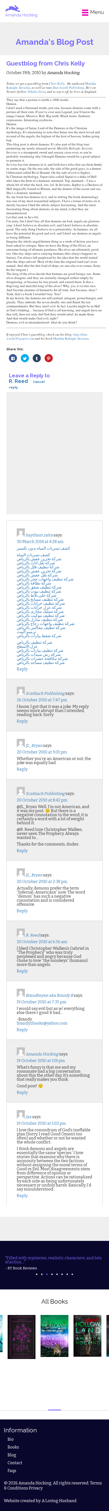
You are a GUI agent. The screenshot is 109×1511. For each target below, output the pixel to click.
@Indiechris (35, 91)
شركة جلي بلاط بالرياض (36, 595)
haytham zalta (39, 535)
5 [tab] (57, 1274)
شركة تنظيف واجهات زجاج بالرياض (46, 623)
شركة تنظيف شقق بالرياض (39, 587)
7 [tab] (67, 1274)
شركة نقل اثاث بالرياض (36, 562)
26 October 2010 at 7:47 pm (42, 700)
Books (13, 1447)
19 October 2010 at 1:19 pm (41, 1060)
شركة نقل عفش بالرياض (37, 575)
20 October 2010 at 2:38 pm (42, 881)
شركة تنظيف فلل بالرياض (38, 567)
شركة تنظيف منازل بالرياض (40, 619)
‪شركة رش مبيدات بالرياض (39, 654)
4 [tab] (52, 1274)
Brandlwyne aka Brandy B (49, 995)
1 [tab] (36, 1274)
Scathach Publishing (45, 693)
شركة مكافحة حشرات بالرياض (42, 658)
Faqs (12, 1470)
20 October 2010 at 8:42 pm (42, 800)
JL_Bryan (34, 745)
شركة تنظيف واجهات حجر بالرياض (45, 579)
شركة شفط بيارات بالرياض (39, 635)
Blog (12, 1455)
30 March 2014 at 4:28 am (40, 541)
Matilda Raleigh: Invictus (71, 338)
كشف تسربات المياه (33, 554)
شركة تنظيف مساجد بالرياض (41, 662)
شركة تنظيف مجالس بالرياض (41, 627)
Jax (28, 1116)
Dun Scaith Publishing (68, 87)
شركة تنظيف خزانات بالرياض (41, 603)
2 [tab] (41, 1274)
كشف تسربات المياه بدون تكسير (43, 548)
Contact (15, 1462)
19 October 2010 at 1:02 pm (41, 1123)
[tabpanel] (54, 1263)
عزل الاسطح (27, 646)
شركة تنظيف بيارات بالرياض (40, 650)
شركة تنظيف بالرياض (34, 642)
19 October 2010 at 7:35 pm (41, 1002)
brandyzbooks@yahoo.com (42, 1023)
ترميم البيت (26, 631)
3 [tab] (46, 1274)
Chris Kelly (57, 83)
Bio (11, 1439)
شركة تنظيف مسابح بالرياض (40, 599)
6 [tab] (62, 1274)
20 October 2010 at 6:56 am (42, 941)
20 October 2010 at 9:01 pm (42, 752)
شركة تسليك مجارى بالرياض (40, 611)
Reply (22, 669)
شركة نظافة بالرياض (34, 583)
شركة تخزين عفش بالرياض (39, 558)
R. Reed (18, 381)
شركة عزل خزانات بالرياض (39, 607)
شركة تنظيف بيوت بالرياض (39, 591)
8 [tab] (72, 1274)
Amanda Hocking (21, 15)
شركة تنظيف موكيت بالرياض (41, 615)
